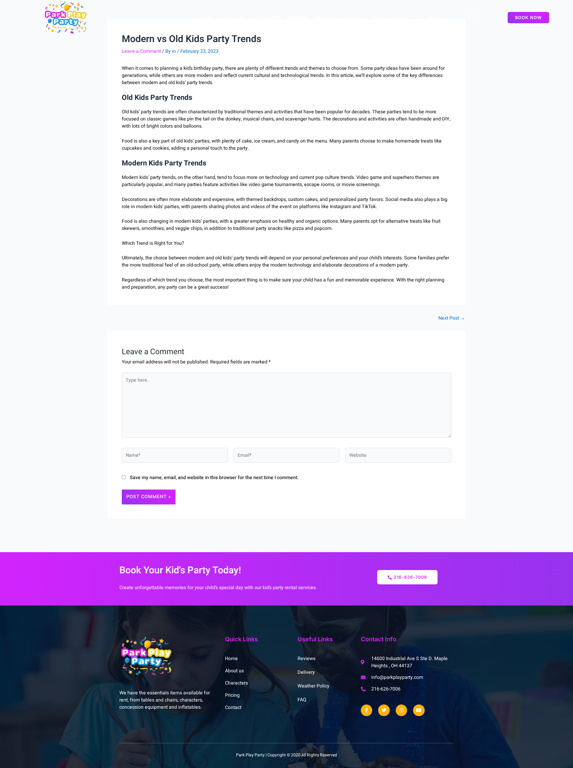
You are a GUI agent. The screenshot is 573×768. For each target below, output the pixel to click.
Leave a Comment (141, 51)
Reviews (354, 17)
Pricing (299, 17)
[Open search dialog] (472, 18)
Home (206, 17)
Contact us (406, 17)
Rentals (326, 17)
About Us (232, 17)
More (434, 17)
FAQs (377, 17)
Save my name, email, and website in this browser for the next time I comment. (214, 477)
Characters (267, 17)
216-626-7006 (410, 577)
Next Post (451, 318)
